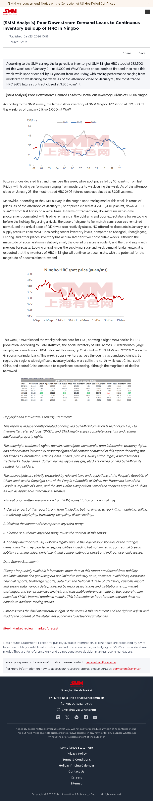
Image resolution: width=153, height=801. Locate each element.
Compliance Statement (76, 747)
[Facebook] (86, 717)
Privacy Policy (77, 753)
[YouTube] (95, 717)
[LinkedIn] (76, 717)
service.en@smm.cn (127, 669)
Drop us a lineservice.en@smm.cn (79, 698)
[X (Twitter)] (67, 717)
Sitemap (76, 783)
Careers (76, 777)
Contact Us (76, 771)
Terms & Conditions (76, 759)
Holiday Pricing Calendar (76, 765)
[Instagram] (58, 717)
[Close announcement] (148, 4)
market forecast (46, 628)
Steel (7, 628)
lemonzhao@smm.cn (101, 662)
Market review (23, 628)
